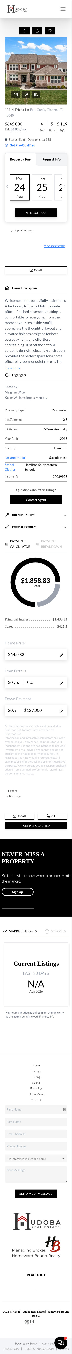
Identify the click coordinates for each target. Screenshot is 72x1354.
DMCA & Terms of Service (39, 1348)
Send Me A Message (36, 1193)
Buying (36, 1076)
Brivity (33, 1343)
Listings (36, 1071)
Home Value (36, 1094)
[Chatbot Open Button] (60, 1343)
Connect (36, 1100)
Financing (36, 1088)
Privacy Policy (11, 1348)
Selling (36, 1082)
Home (36, 1065)
